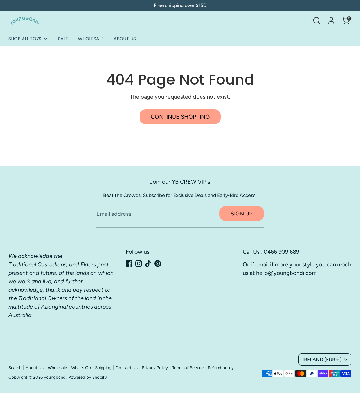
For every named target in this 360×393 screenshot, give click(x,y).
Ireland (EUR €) (322, 359)
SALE (63, 38)
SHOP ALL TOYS (25, 38)
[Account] (331, 20)
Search (14, 367)
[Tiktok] (148, 263)
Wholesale (57, 367)
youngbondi (55, 377)
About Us (35, 367)
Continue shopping (180, 116)
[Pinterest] (157, 263)
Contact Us (127, 367)
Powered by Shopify (87, 377)
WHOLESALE (91, 38)
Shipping (103, 367)
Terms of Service (188, 367)
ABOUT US (125, 38)
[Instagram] (138, 263)
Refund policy (221, 367)
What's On (81, 367)
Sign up (242, 213)
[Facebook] (129, 263)
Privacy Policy (155, 367)
